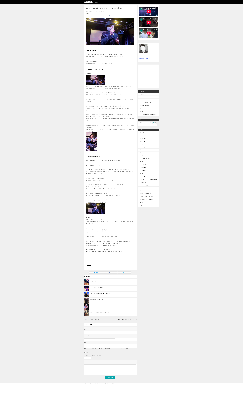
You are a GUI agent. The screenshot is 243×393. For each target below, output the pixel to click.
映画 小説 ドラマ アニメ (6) (145, 187)
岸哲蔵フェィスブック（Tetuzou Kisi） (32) (148, 179)
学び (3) (141, 173)
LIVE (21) (142, 135)
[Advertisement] (148, 77)
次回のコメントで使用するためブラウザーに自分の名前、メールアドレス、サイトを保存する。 (106, 348)
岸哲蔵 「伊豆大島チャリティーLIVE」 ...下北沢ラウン (100, 293)
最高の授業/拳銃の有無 (144, 105)
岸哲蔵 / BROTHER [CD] (144, 54)
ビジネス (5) (142, 149)
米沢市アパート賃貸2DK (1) (145, 193)
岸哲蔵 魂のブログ (92, 2)
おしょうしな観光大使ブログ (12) (146, 147)
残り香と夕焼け (143, 99)
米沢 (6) (141, 190)
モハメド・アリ (149, 122)
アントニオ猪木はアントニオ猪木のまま (148, 114)
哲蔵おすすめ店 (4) (143, 164)
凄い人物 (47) (142, 161)
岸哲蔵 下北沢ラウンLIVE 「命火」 (97, 299)
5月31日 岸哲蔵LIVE (94, 281)
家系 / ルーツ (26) (143, 138)
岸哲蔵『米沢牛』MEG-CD (144, 58)
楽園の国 (141, 111)
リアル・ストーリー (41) (145, 158)
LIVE (87, 13)
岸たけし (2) (142, 176)
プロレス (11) (142, 144)
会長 (155, 122)
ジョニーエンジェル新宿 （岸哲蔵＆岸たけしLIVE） (99, 312)
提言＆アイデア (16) (144, 185)
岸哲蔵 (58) (142, 132)
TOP (89, 383)
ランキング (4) (143, 155)
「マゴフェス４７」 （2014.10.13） (97, 287)
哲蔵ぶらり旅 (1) (143, 170)
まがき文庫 (142, 96)
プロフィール (142, 122)
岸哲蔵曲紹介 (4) (143, 182)
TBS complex (142, 108)
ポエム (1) (142, 152)
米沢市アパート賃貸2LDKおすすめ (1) (147, 196)
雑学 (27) (141, 202)
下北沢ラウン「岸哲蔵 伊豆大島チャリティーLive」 (126, 319)
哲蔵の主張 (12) (143, 167)
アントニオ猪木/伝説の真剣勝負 (146, 102)
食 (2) (141, 205)
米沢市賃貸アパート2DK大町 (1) (146, 199)
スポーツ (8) (142, 141)
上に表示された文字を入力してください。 (93, 355)
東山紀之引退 (142, 94)
